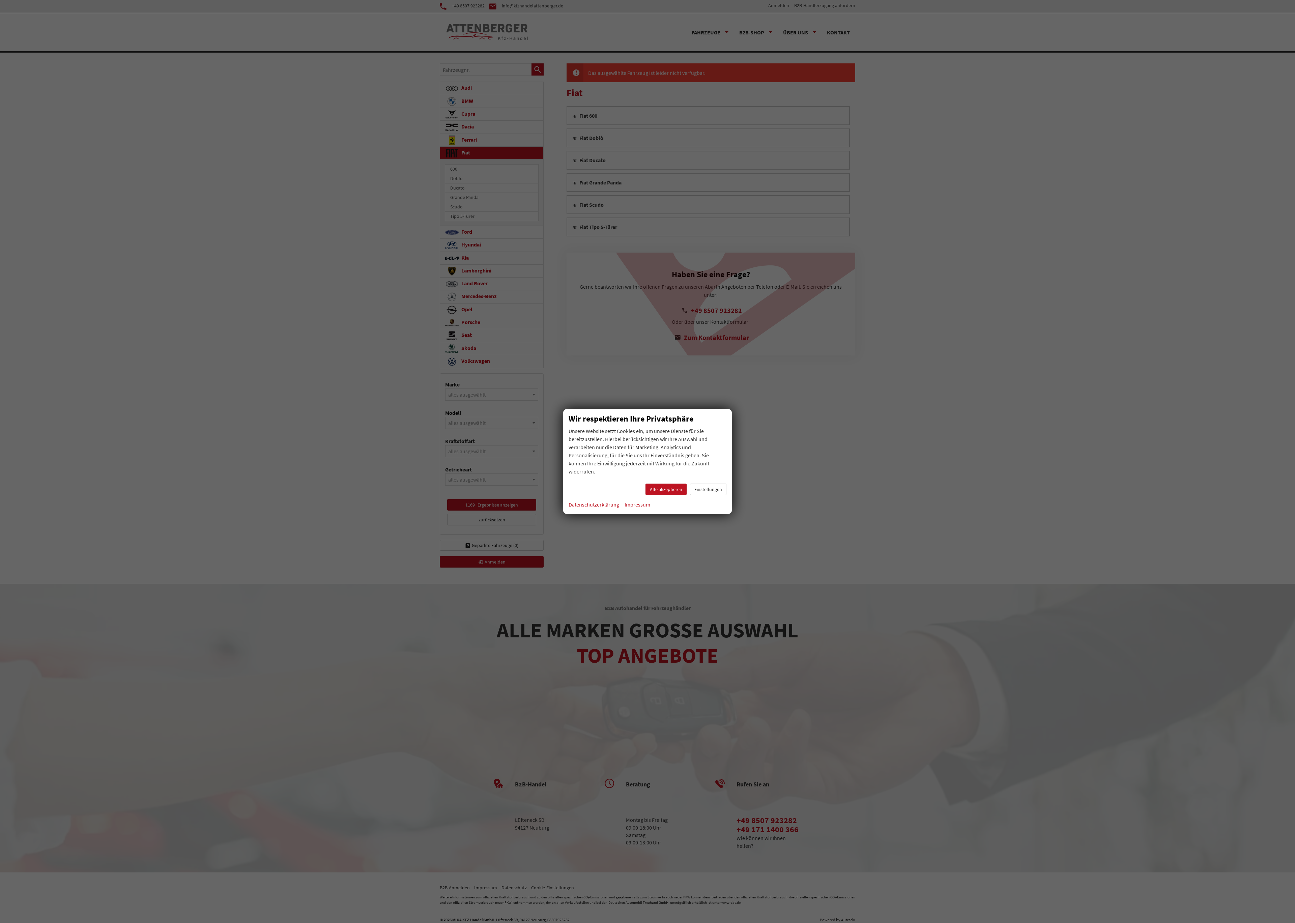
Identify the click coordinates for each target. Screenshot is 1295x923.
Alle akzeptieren (666, 489)
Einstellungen (708, 489)
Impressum (637, 504)
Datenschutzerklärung (594, 504)
